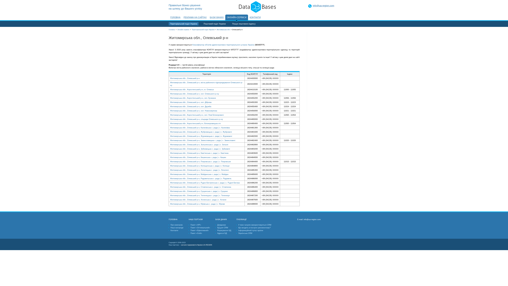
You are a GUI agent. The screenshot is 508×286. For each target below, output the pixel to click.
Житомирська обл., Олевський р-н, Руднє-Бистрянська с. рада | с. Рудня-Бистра (205, 183)
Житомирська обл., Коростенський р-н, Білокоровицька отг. (195, 123)
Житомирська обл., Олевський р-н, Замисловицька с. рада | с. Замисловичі (202, 140)
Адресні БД (222, 233)
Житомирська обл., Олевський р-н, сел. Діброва (191, 102)
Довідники (221, 225)
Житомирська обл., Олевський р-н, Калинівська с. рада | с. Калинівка (200, 128)
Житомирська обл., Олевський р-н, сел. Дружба (190, 106)
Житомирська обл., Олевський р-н (185, 78)
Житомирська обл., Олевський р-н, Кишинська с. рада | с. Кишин (198, 157)
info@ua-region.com (323, 5)
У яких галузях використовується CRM (254, 225)
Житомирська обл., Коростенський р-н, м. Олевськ (192, 89)
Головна (175, 17)
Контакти (255, 17)
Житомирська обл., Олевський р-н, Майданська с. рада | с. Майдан (199, 174)
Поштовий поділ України (215, 24)
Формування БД (224, 230)
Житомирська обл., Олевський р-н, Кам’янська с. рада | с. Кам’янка (199, 153)
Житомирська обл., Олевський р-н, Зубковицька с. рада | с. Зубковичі (200, 149)
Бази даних (217, 17)
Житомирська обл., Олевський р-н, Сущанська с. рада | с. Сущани (199, 191)
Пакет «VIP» (195, 225)
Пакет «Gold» (196, 233)
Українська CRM (245, 233)
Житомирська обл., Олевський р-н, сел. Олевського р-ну (194, 94)
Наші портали (196, 219)
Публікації (241, 219)
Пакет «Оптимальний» (200, 228)
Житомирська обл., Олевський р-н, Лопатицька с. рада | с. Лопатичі (199, 170)
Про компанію (177, 225)
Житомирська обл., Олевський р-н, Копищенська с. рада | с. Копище (200, 166)
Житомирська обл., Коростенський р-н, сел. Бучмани (193, 98)
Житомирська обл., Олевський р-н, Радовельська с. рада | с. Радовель (200, 178)
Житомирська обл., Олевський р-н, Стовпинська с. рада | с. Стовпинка (200, 187)
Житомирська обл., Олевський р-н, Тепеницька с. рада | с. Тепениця (200, 195)
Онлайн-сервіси (236, 17)
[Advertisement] (323, 72)
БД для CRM (222, 228)
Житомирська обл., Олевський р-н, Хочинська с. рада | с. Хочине (198, 200)
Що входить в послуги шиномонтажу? (254, 228)
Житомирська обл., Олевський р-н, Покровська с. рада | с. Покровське (200, 161)
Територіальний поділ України (183, 24)
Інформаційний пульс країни (250, 230)
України (203, 30)
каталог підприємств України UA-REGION (196, 245)
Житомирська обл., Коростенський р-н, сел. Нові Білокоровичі (197, 115)
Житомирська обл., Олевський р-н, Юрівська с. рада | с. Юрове (197, 204)
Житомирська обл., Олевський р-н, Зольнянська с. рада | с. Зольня (199, 145)
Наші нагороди (177, 228)
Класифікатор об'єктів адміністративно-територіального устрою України (223, 45)
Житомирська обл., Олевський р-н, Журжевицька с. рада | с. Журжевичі (201, 136)
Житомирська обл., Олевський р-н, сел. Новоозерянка (193, 111)
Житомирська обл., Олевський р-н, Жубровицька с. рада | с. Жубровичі (201, 132)
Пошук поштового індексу (244, 24)
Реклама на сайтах (195, 17)
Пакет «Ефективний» (199, 230)
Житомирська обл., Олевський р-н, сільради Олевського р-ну (196, 119)
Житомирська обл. (223, 30)
